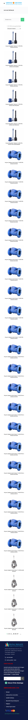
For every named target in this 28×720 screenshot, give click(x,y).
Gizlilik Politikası (10, 698)
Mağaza (8, 703)
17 (17, 634)
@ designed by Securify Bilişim (12, 713)
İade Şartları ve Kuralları (12, 695)
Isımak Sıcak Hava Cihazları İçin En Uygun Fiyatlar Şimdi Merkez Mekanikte (14, 668)
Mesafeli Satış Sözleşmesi (12, 701)
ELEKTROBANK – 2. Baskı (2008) (11, 674)
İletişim (8, 692)
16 (15, 634)
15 (13, 634)
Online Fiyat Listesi (10, 706)
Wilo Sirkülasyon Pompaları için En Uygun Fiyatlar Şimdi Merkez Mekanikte (14, 671)
